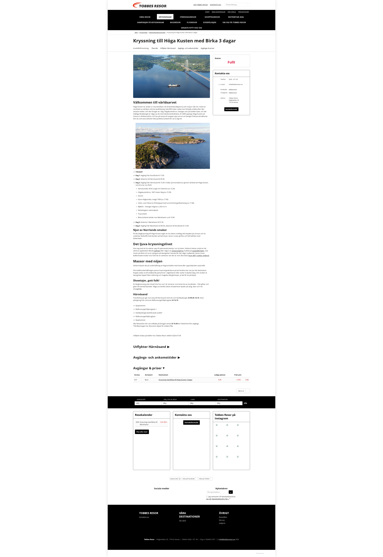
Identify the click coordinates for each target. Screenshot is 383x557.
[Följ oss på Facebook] (159, 493)
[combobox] (148, 403)
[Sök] (248, 4)
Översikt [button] (155, 48)
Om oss (222, 520)
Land (193, 399)
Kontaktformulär (231, 109)
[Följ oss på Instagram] (163, 493)
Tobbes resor (148, 513)
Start (207, 12)
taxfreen (157, 251)
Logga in (222, 523)
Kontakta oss (215, 5)
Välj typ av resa (170, 399)
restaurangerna (177, 251)
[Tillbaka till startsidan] (150, 5)
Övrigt (224, 513)
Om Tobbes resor (200, 5)
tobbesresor (233, 90)
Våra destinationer (189, 514)
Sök (245, 403)
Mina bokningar (218, 12)
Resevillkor (223, 517)
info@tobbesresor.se (236, 84)
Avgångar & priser (147, 368)
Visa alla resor (142, 432)
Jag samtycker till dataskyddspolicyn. (221, 497)
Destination (223, 399)
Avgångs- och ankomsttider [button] (188, 48)
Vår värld (232, 12)
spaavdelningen (198, 251)
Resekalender (143, 415)
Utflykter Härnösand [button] (168, 48)
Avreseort (141, 399)
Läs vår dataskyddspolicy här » (217, 499)
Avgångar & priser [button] (207, 48)
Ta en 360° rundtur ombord (198, 255)
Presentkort (243, 12)
